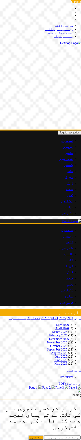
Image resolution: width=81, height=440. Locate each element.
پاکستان (68, 165)
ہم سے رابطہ (63, 36)
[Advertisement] (40, 87)
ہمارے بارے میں (60, 32)
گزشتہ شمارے (19, 318)
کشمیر (69, 153)
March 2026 (59, 331)
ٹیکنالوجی (67, 201)
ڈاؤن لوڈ (69, 383)
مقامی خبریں (66, 159)
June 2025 (60, 360)
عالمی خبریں (66, 213)
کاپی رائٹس (64, 25)
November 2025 (57, 342)
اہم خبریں (68, 147)
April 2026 (62, 328)
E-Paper (76, 1)
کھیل (70, 183)
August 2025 (59, 353)
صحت (69, 189)
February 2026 (58, 335)
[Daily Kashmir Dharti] (70, 43)
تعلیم (70, 195)
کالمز (70, 171)
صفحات (35, 318)
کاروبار (69, 177)
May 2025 (60, 363)
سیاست (69, 207)
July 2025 (61, 356)
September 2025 (57, 349)
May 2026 (62, 324)
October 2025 (58, 346)
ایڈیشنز (74, 370)
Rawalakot (66, 377)
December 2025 (59, 338)
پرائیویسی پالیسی (58, 29)
